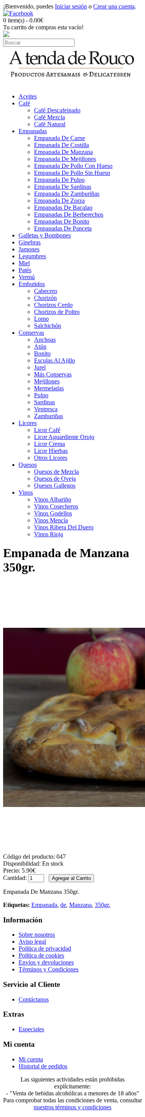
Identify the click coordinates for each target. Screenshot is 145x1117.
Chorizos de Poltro (57, 311)
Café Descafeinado (57, 110)
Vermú (27, 277)
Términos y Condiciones (48, 969)
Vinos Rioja (48, 534)
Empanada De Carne (59, 138)
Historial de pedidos (43, 1066)
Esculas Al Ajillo (54, 360)
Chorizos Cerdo (53, 305)
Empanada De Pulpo (59, 179)
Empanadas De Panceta (63, 228)
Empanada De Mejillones (65, 159)
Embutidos (32, 284)
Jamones (29, 249)
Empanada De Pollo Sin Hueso (72, 172)
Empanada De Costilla (61, 145)
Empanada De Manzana (63, 152)
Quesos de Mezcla (56, 471)
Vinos (26, 492)
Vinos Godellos (53, 513)
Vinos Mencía (51, 520)
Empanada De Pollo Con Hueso (73, 166)
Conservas (31, 332)
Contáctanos (34, 999)
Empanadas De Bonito (61, 221)
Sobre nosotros (37, 934)
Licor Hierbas (51, 450)
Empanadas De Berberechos (68, 214)
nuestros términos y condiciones (72, 1107)
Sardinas (44, 402)
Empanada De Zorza (59, 200)
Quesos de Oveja (55, 478)
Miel (24, 263)
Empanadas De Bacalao (63, 207)
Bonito (42, 353)
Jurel (40, 367)
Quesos (28, 464)
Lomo (41, 318)
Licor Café (47, 430)
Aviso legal (32, 941)
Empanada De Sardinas (62, 186)
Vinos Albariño (52, 499)
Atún (40, 346)
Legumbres (32, 256)
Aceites (28, 96)
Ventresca (46, 409)
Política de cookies (41, 955)
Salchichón (47, 325)
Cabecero (45, 291)
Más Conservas (53, 374)
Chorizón (45, 298)
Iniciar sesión (71, 6)
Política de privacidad (45, 948)
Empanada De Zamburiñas (66, 193)
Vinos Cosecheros (56, 506)
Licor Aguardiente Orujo (64, 437)
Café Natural (49, 124)
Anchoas (45, 339)
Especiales (31, 1029)
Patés (25, 270)
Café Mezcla (49, 117)
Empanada (44, 905)
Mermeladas (49, 388)
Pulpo (41, 395)
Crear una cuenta (114, 6)
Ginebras (30, 242)
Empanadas (33, 131)
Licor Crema (49, 444)
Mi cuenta (31, 1059)
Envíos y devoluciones (46, 962)
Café (24, 103)
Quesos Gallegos (54, 485)
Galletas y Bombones (45, 235)
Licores (28, 423)
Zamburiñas (48, 416)
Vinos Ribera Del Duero (64, 527)
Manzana (80, 905)
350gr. (102, 905)
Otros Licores (50, 457)
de (63, 905)
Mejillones (47, 381)
